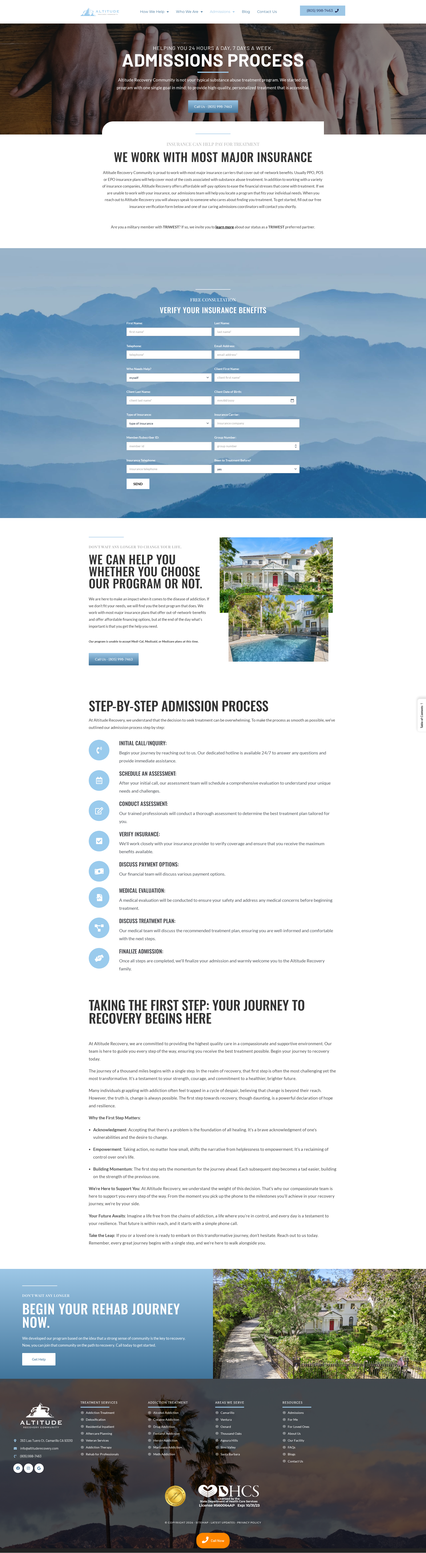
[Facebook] (18, 1468)
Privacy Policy (249, 1522)
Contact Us (267, 12)
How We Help (152, 12)
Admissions (220, 12)
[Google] (39, 1468)
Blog (246, 12)
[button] (422, 715)
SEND (138, 484)
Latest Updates (223, 1522)
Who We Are (187, 12)
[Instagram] (28, 1468)
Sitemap (202, 1522)
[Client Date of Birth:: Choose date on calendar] (292, 400)
